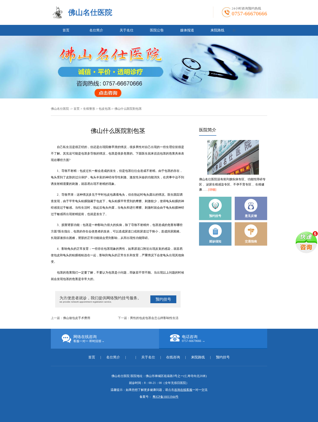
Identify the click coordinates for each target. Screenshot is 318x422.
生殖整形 (89, 108)
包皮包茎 (105, 108)
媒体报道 (187, 30)
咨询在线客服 (183, 389)
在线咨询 (173, 357)
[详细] (212, 189)
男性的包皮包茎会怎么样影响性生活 (154, 318)
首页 (66, 30)
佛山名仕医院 (90, 12)
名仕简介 (96, 30)
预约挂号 (163, 299)
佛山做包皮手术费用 (76, 318)
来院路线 (217, 30)
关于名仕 (126, 30)
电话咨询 (193, 339)
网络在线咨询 (88, 339)
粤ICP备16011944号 (165, 396)
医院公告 (157, 30)
